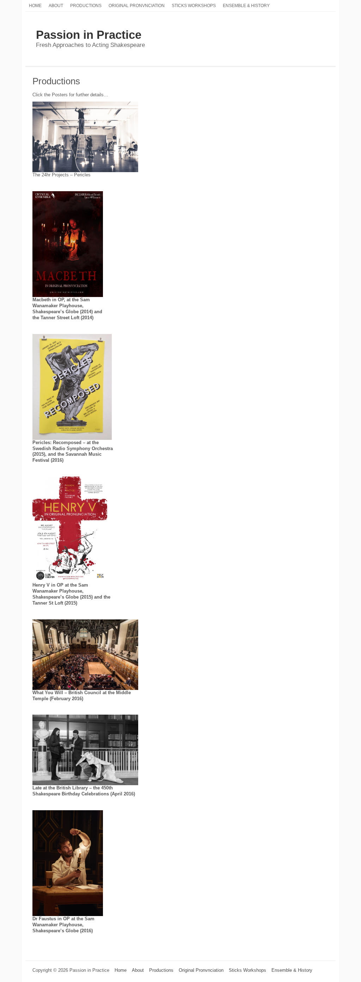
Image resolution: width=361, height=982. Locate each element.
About (56, 5)
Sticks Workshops (194, 5)
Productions (86, 5)
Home (35, 5)
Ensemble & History (246, 5)
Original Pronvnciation (137, 5)
